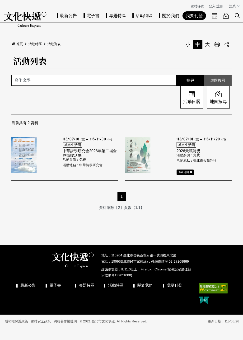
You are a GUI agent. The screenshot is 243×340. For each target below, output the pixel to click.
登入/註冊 (216, 6)
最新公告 (68, 15)
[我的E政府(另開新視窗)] (204, 300)
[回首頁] (25, 20)
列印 (217, 44)
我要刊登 (194, 15)
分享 (227, 44)
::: (188, 6)
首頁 (19, 44)
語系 (233, 6)
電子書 (93, 15)
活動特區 (144, 15)
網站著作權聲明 (65, 321)
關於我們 (170, 15)
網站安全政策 (41, 321)
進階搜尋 (217, 80)
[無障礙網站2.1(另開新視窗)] (213, 288)
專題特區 (117, 15)
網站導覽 (197, 6)
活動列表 (54, 44)
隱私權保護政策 (16, 321)
